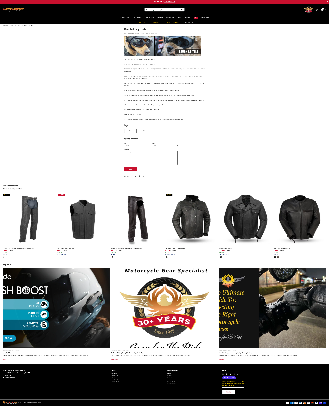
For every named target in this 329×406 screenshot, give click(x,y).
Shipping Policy (114, 373)
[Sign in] (317, 10)
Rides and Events (171, 381)
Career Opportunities (171, 383)
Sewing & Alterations (184, 18)
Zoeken (182, 9)
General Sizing (170, 377)
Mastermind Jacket (225, 248)
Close (327, 2)
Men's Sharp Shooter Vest (65, 248)
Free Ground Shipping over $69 (172, 22)
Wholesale (169, 389)
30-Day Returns (142, 22)
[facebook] (234, 374)
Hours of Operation (171, 379)
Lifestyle (160, 18)
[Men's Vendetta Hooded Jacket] (191, 219)
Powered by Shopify (35, 402)
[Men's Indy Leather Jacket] (300, 219)
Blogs (11, 25)
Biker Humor (18, 25)
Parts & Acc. (170, 18)
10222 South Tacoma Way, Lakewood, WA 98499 (18, 373)
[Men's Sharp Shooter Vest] (83, 219)
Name (126, 143)
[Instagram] (223, 374)
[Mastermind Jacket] (245, 219)
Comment (127, 149)
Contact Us (169, 375)
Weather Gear (149, 18)
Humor (130, 131)
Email (153, 143)
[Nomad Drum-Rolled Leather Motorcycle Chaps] (29, 219)
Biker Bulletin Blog (171, 387)
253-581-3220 (8, 375)
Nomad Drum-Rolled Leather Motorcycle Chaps (18, 248)
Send (130, 169)
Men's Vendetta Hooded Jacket (175, 248)
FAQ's (168, 385)
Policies (113, 370)
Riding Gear (137, 18)
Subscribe (228, 392)
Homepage (5, 25)
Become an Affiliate (171, 391)
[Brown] (278, 257)
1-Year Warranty (154, 22)
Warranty (113, 377)
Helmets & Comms (124, 18)
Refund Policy (114, 375)
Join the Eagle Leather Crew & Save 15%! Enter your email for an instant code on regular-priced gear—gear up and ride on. (233, 383)
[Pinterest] (226, 374)
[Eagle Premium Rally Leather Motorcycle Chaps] (137, 219)
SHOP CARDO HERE (169, 2)
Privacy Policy (114, 379)
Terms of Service (115, 381)
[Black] (4, 257)
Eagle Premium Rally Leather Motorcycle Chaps (126, 248)
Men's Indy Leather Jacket (282, 248)
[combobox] (164, 9)
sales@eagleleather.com (10, 377)
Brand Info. (205, 18)
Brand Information (172, 370)
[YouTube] (230, 374)
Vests (144, 131)
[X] (237, 374)
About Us (169, 373)
